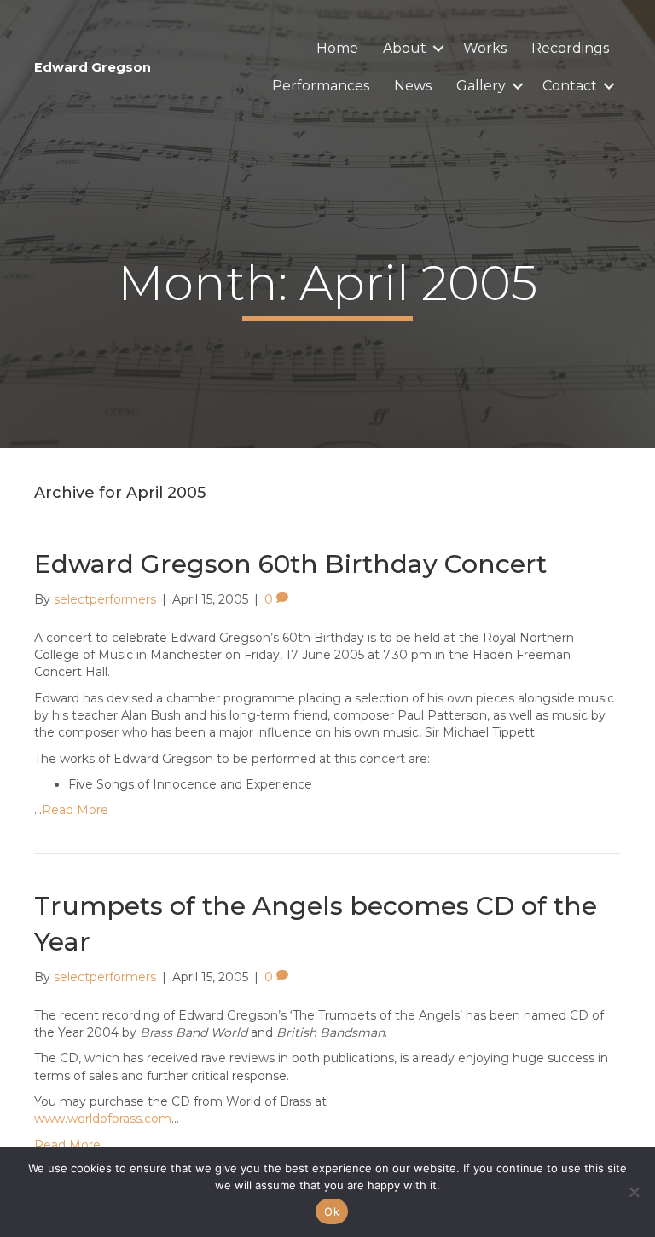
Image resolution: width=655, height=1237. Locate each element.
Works (485, 48)
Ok (331, 1211)
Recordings (570, 48)
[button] (438, 48)
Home (337, 48)
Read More (75, 810)
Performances (320, 86)
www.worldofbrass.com (102, 1118)
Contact (569, 86)
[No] (633, 1191)
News (413, 86)
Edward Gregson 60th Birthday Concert (290, 564)
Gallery (481, 86)
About (404, 48)
